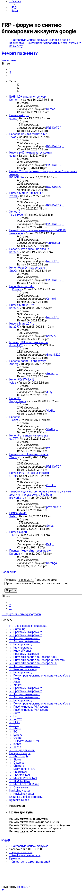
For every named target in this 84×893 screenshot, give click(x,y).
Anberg (14, 364)
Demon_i (15, 99)
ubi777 (13, 438)
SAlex (13, 516)
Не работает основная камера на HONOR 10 (37, 230)
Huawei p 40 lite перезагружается (30, 152)
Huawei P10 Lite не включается (29, 472)
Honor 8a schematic (21, 286)
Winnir (13, 457)
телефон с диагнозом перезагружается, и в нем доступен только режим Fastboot (40, 493)
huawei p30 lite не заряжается (28, 342)
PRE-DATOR (53, 127)
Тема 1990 (16, 214)
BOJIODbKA (16, 177)
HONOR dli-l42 (18, 513)
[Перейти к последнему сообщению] (59, 109)
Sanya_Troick (17, 401)
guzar (13, 118)
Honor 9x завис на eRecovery (27, 360)
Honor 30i (15, 398)
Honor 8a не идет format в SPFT (29, 133)
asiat (15, 420)
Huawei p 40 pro (19, 115)
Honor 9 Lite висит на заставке (28, 435)
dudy (49, 392)
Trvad (12, 137)
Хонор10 (15, 211)
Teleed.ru (22, 886)
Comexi (16, 289)
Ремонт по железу (20, 53)
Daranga (14, 553)
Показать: (11, 579)
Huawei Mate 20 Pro (21, 304)
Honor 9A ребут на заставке (27, 267)
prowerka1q (16, 497)
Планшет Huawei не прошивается (30, 550)
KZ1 (14, 535)
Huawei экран (18, 531)
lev (48, 448)
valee (12, 382)
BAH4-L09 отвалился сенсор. (27, 96)
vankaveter (16, 233)
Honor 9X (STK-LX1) (21, 379)
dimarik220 (16, 345)
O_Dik (13, 475)
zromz (13, 196)
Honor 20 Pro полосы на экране (29, 249)
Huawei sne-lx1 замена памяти (28, 454)
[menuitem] (13, 7)
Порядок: (38, 583)
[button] (10, 75)
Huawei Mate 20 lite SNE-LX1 (27, 193)
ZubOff (14, 270)
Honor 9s (14, 416)
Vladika (50, 410)
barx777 (14, 252)
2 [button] (10, 72)
